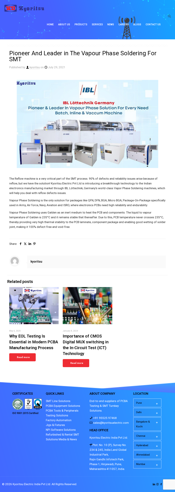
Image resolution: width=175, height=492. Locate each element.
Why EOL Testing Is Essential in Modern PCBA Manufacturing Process (33, 342)
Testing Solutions (57, 415)
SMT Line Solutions (58, 401)
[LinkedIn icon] (154, 484)
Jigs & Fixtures (55, 425)
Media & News (68, 439)
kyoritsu (35, 67)
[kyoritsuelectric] (24, 8)
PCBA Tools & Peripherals (62, 410)
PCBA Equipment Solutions (63, 405)
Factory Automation (58, 420)
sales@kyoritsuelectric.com (110, 422)
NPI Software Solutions (61, 429)
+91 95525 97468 (104, 418)
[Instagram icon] (157, 484)
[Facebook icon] (161, 484)
